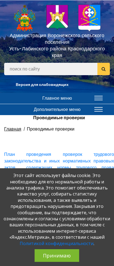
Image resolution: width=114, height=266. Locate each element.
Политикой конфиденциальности (57, 243)
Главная (12, 129)
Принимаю (57, 255)
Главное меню (57, 98)
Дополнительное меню (57, 109)
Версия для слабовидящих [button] (42, 84)
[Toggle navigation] (98, 98)
